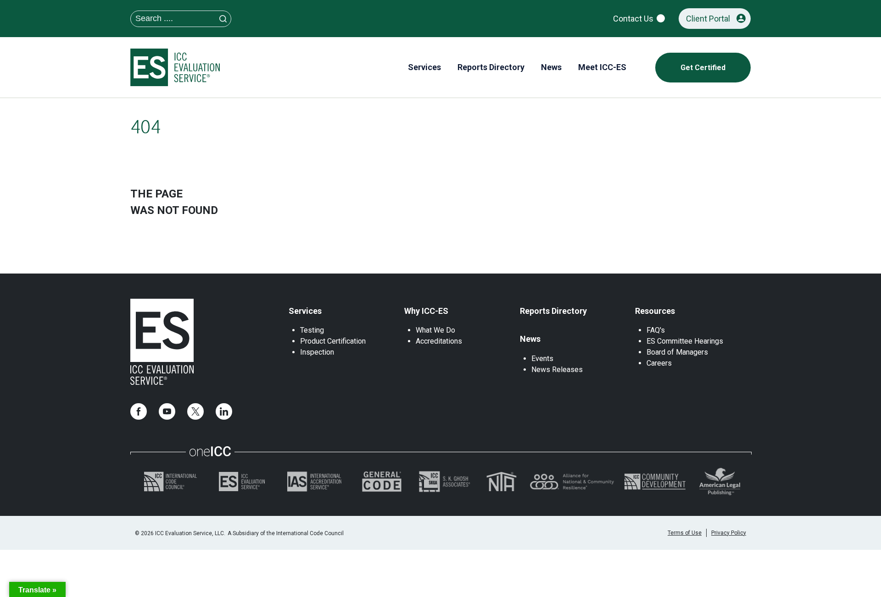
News (530, 339)
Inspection (317, 352)
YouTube (167, 411)
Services (305, 311)
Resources (655, 311)
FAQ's (656, 330)
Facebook (138, 411)
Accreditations (439, 341)
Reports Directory (553, 311)
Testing (312, 330)
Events (542, 358)
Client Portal (708, 18)
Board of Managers (677, 352)
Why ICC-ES (426, 311)
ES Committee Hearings (685, 341)
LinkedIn (224, 411)
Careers (659, 363)
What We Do (435, 330)
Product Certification (333, 341)
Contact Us (633, 18)
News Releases (557, 369)
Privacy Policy (728, 533)
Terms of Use (685, 533)
